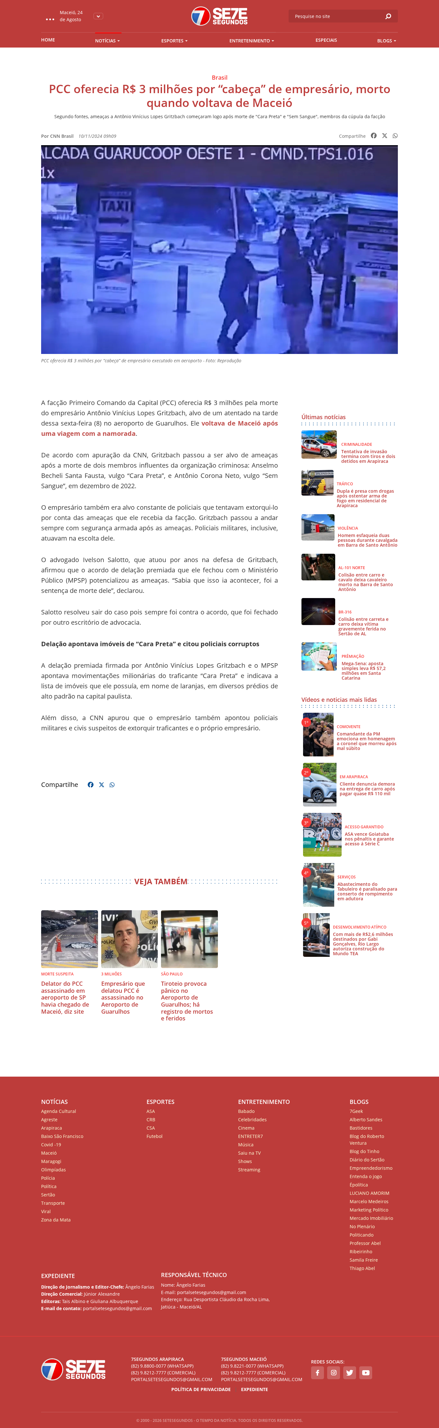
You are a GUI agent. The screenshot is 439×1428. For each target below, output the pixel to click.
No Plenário (362, 1226)
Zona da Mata (56, 1220)
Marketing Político (369, 1210)
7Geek (356, 1111)
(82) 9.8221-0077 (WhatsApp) (252, 1366)
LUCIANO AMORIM (370, 1193)
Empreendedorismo (371, 1168)
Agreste (49, 1119)
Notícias (105, 41)
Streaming (249, 1170)
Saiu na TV (249, 1153)
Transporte (53, 1203)
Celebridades (252, 1119)
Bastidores (361, 1128)
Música (246, 1145)
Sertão (48, 1195)
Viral (46, 1211)
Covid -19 (51, 1145)
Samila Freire (364, 1260)
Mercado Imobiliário (371, 1218)
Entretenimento (249, 41)
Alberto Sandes (366, 1119)
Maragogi (51, 1161)
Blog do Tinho (364, 1151)
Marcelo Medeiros (369, 1201)
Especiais (326, 40)
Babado (246, 1111)
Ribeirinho (361, 1251)
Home (48, 40)
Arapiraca (51, 1128)
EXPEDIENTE (58, 1276)
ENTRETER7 (250, 1136)
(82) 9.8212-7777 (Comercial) (163, 1373)
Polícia (48, 1178)
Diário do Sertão (367, 1160)
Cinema (246, 1128)
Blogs (384, 41)
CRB (151, 1119)
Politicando (361, 1235)
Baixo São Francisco (62, 1136)
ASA (151, 1111)
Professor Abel (365, 1243)
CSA (151, 1128)
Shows (245, 1161)
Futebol (155, 1136)
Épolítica (359, 1185)
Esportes (172, 41)
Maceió (49, 1153)
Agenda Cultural (58, 1111)
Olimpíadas (53, 1170)
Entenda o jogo (366, 1176)
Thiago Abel (362, 1268)
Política (49, 1186)
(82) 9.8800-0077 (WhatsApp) (162, 1366)
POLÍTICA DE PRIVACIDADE (201, 1389)
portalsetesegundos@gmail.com (171, 1379)
